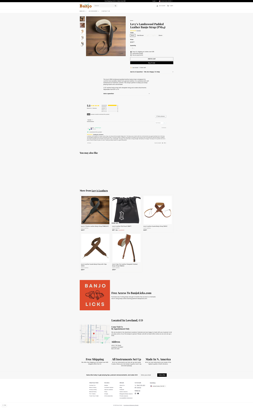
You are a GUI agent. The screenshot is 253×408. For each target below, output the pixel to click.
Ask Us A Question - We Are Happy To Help (145, 72)
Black (132, 35)
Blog (121, 387)
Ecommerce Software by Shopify (131, 405)
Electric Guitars (108, 389)
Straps (106, 394)
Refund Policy (93, 391)
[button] (163, 143)
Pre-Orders (92, 394)
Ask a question (108, 93)
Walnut (154, 35)
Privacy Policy (93, 389)
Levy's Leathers (100, 190)
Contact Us (106, 11)
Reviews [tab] (89, 120)
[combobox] (105, 5)
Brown (160, 35)
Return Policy (92, 387)
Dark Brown (140, 35)
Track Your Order (94, 396)
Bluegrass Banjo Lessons (126, 394)
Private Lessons (124, 396)
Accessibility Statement (126, 398)
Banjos (82, 11)
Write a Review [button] (161, 116)
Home (131, 20)
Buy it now (151, 63)
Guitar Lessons (123, 391)
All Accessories (108, 396)
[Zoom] (106, 36)
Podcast (122, 389)
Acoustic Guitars (108, 387)
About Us (122, 385)
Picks (105, 391)
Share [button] (90, 143)
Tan (148, 35)
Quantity (133, 45)
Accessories (93, 11)
